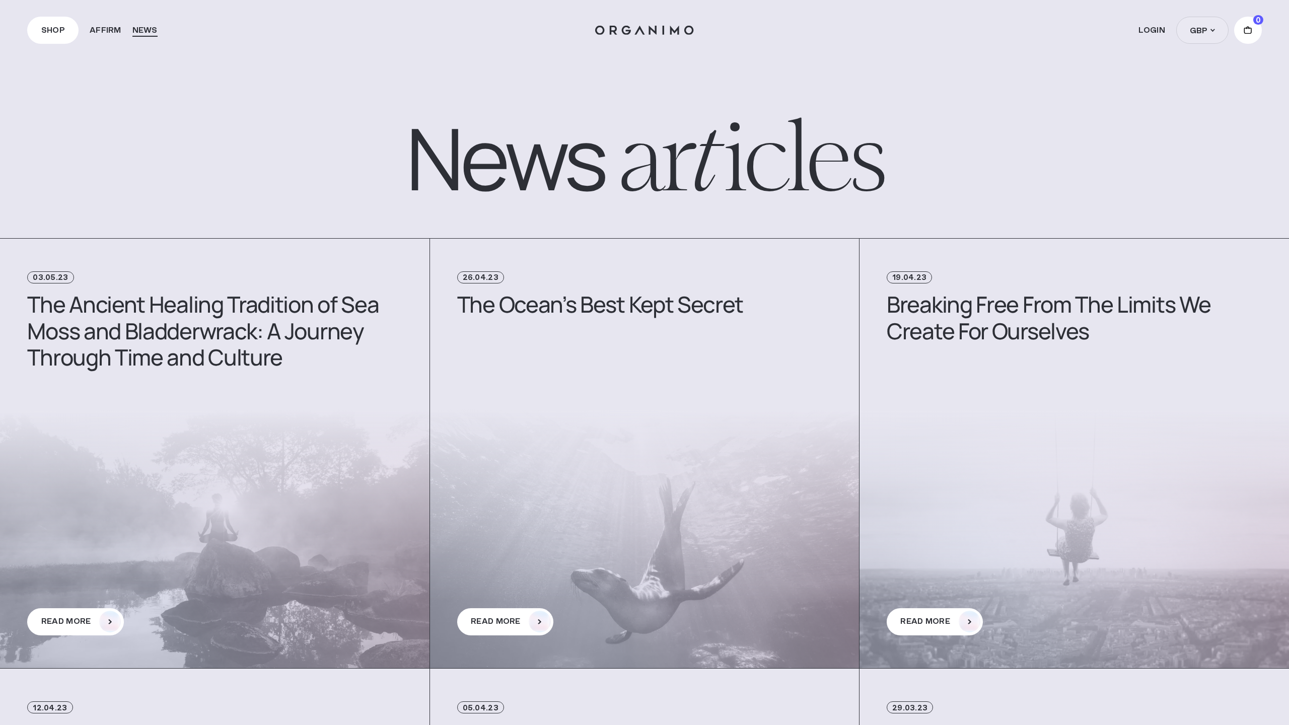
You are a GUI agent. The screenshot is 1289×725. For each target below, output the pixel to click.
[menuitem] (105, 30)
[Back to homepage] (644, 30)
